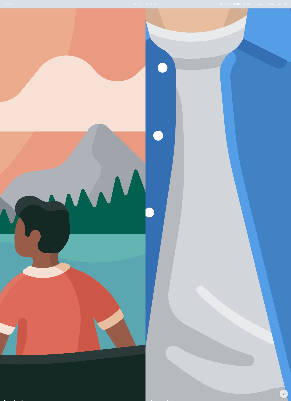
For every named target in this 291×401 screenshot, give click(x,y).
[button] (230, 4)
